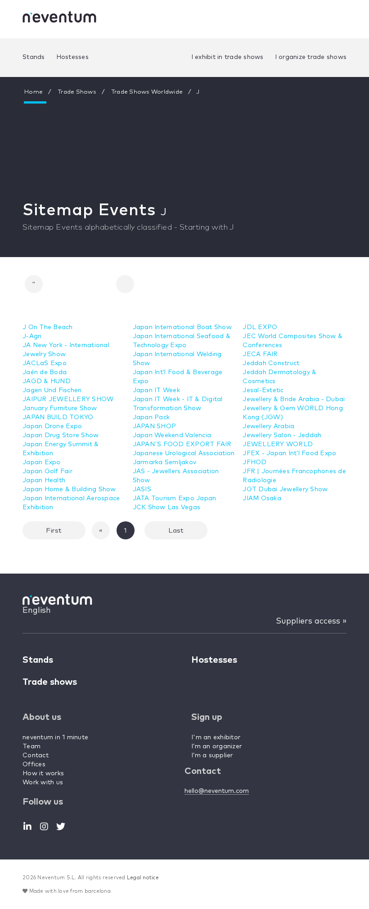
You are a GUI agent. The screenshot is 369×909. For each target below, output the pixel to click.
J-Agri (32, 336)
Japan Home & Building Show (69, 489)
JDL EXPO (260, 327)
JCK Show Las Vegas (167, 507)
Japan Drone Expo (52, 426)
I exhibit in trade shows (227, 57)
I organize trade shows (311, 57)
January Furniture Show (59, 408)
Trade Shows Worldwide (147, 92)
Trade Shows (77, 92)
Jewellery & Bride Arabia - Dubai (294, 399)
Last (176, 530)
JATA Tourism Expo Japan (174, 498)
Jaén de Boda (44, 372)
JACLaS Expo (44, 363)
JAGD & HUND (46, 381)
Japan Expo (41, 462)
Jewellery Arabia (268, 426)
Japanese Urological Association (184, 453)
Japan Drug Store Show (60, 435)
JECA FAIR (260, 354)
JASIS (142, 489)
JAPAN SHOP (154, 426)
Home (33, 92)
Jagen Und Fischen (51, 390)
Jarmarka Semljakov (165, 462)
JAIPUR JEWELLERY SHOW (67, 399)
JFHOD (254, 462)
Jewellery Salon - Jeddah (282, 435)
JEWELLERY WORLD (278, 444)
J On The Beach (47, 327)
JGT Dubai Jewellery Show (285, 489)
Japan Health (43, 480)
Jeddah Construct (271, 363)
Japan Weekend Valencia (172, 435)
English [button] (36, 610)
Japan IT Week (156, 390)
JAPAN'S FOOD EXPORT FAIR (182, 444)
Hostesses (72, 57)
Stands (33, 57)
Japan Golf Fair (47, 471)
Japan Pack (151, 417)
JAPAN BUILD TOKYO (57, 417)
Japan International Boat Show (182, 327)
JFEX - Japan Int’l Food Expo (289, 453)
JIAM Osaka (262, 498)
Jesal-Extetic (263, 390)
